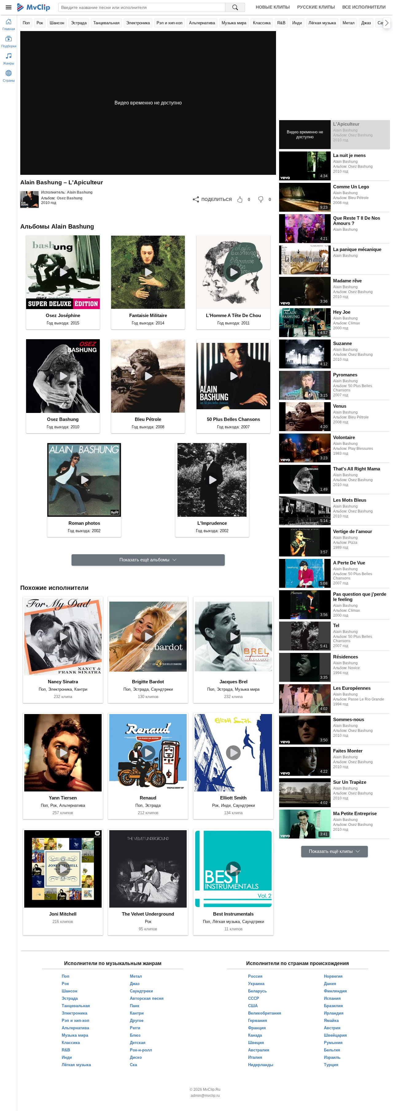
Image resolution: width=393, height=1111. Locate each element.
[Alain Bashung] (29, 199)
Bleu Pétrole (148, 419)
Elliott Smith (233, 797)
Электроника (138, 23)
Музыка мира (234, 23)
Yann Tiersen (63, 797)
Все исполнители (364, 7)
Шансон (57, 23)
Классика (261, 23)
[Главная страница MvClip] (33, 7)
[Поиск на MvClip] (235, 7)
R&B (281, 23)
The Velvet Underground (148, 914)
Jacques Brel (233, 681)
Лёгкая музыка (322, 23)
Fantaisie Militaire (148, 315)
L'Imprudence (212, 523)
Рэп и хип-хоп (169, 23)
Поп (26, 23)
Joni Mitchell (62, 914)
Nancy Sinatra (63, 681)
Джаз (366, 23)
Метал (349, 23)
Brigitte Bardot (148, 681)
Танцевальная (106, 23)
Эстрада (79, 23)
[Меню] (8, 7)
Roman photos (84, 523)
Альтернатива (202, 23)
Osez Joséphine (63, 315)
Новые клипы (273, 7)
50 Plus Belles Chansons (233, 419)
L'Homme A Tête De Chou (233, 315)
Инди (297, 23)
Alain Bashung (79, 192)
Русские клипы (316, 7)
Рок (40, 23)
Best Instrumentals (233, 914)
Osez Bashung (69, 198)
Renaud (148, 797)
